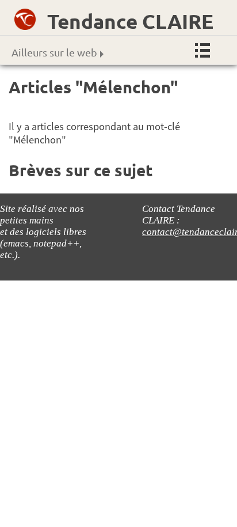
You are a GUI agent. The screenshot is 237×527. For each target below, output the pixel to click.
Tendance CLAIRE (130, 21)
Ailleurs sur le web (54, 52)
